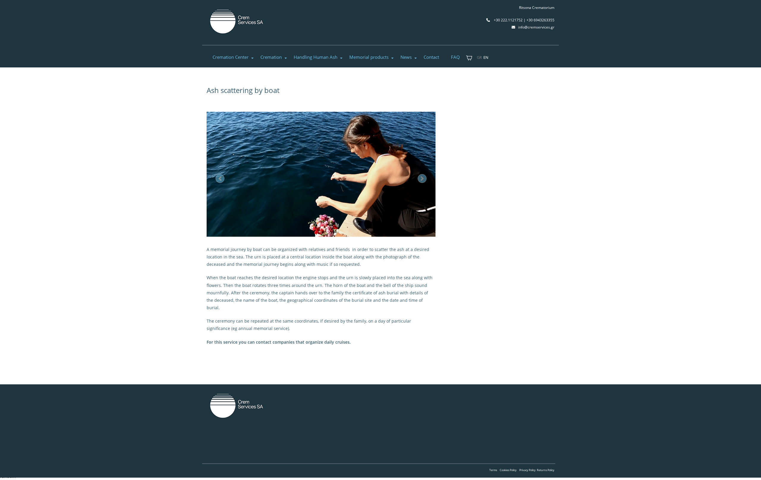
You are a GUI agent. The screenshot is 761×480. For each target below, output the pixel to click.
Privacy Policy (527, 470)
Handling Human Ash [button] (315, 57)
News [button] (406, 57)
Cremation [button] (271, 57)
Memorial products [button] (369, 57)
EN (485, 57)
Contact (431, 57)
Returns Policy (545, 470)
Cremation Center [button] (231, 57)
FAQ (455, 57)
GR (479, 57)
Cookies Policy (508, 470)
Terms (493, 470)
